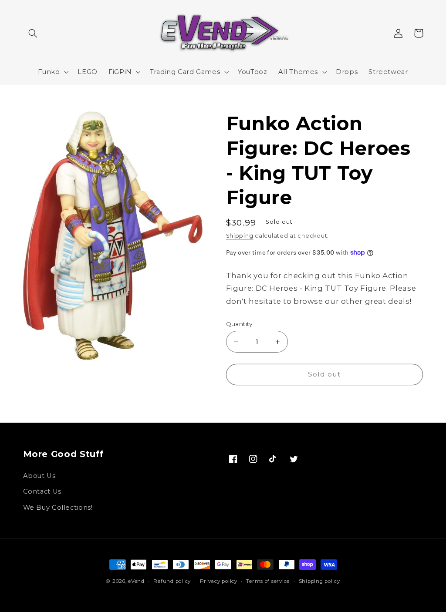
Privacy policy (218, 581)
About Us (39, 476)
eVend (136, 581)
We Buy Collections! (58, 507)
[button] (33, 33)
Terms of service (268, 581)
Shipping (239, 235)
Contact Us (42, 491)
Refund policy (172, 581)
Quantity (239, 323)
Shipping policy (319, 581)
